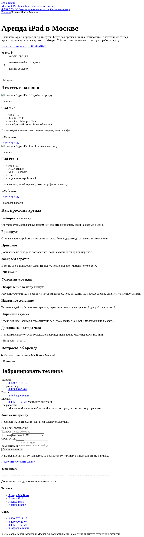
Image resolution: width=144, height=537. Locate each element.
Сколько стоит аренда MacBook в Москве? (29, 355)
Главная (6, 12)
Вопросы (36, 6)
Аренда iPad (15, 498)
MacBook (6, 6)
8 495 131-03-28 (17, 401)
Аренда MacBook (18, 495)
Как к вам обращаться (14, 427)
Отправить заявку (12, 449)
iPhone (27, 6)
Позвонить (7, 461)
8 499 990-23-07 (17, 389)
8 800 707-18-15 (25, 9)
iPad (14, 6)
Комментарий (9, 445)
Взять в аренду (10, 142)
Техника (6, 435)
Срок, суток (8, 438)
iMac (20, 6)
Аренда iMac (16, 501)
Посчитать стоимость (14, 46)
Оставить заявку (60, 9)
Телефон (6, 431)
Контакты (47, 6)
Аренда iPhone (17, 504)
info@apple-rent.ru (19, 395)
